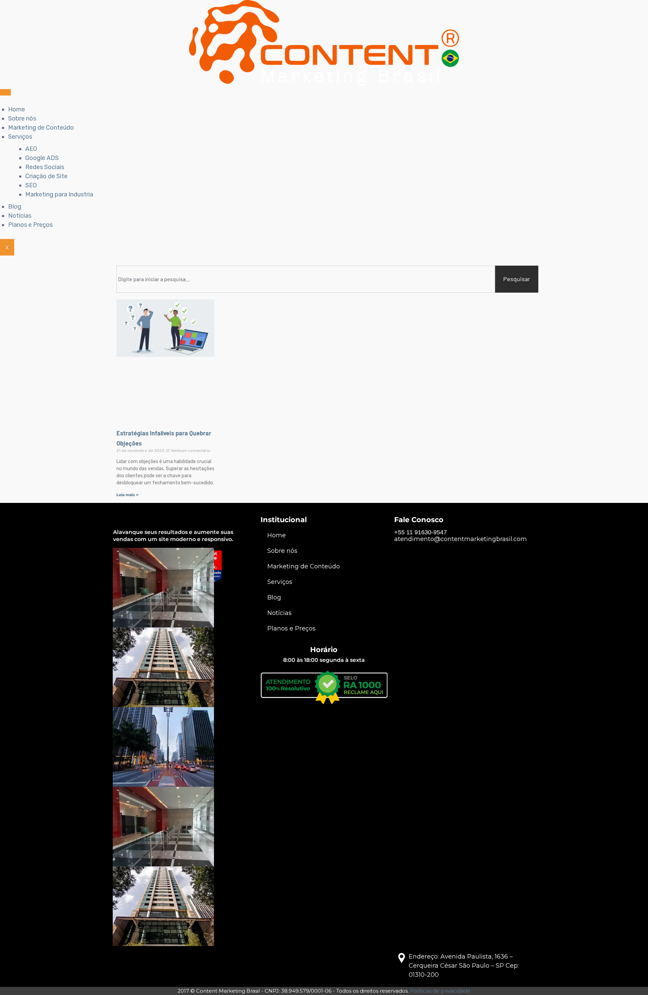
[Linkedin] (150, 617)
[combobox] (305, 279)
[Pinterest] (165, 617)
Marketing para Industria (59, 194)
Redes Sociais (44, 167)
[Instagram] (135, 617)
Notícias (19, 215)
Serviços (20, 136)
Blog (14, 206)
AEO (31, 149)
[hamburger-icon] (5, 92)
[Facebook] (120, 617)
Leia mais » (127, 494)
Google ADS (42, 158)
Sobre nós (22, 118)
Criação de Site (46, 176)
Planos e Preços (30, 224)
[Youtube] (180, 617)
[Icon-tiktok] (195, 617)
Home (16, 109)
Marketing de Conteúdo (41, 127)
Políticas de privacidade (440, 991)
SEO (31, 185)
